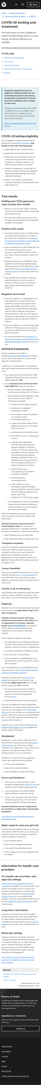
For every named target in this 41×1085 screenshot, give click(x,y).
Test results (8, 61)
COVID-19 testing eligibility (14, 58)
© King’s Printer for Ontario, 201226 (15, 1076)
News (4, 1061)
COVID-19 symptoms (23, 143)
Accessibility (6, 1051)
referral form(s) (30, 784)
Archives (5, 1056)
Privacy (4, 1066)
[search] (23, 4)
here (14, 697)
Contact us (20, 1028)
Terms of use (6, 1071)
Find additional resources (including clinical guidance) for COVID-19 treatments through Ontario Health (18, 960)
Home (4, 13)
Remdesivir (23, 356)
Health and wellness (17, 13)
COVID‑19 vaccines (9, 980)
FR (16, 4)
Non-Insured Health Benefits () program (19, 726)
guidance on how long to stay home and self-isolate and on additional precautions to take (22, 240)
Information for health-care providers (18, 69)
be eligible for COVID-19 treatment (19, 901)
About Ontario (7, 1046)
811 (20, 575)
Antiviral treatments (11, 65)
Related (7, 73)
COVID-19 (32, 16)
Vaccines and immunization (15, 16)
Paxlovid (12, 356)
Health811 (31, 575)
